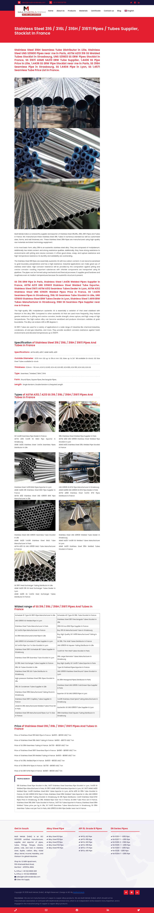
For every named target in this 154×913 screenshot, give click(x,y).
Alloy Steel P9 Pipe (55, 839)
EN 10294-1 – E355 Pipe (121, 853)
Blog (119, 11)
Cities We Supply (23, 879)
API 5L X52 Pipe (86, 836)
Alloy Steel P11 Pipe (55, 842)
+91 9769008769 (59, 2)
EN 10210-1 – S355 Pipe (121, 836)
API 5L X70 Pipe (86, 848)
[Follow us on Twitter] (126, 892)
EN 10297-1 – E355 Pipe (121, 839)
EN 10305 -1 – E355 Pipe (121, 845)
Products (72, 11)
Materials (83, 11)
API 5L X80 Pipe (86, 851)
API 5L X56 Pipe (86, 839)
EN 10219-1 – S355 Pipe (121, 848)
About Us (60, 11)
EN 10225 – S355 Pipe (120, 851)
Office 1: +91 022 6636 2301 (26, 871)
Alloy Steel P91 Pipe (55, 848)
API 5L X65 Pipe (86, 845)
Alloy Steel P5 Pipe (55, 836)
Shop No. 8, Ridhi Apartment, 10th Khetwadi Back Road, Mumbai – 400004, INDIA (25, 864)
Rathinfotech (78, 892)
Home (50, 11)
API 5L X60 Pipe (86, 842)
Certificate (95, 11)
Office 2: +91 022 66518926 (26, 874)
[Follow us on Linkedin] (137, 892)
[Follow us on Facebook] (131, 892)
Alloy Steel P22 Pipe (55, 845)
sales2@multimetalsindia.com (33, 2)
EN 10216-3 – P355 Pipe (121, 842)
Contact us (109, 11)
